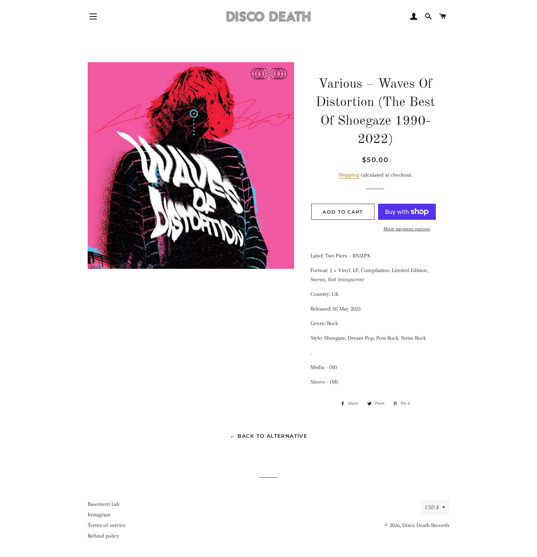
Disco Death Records (425, 525)
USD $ (432, 507)
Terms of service (107, 525)
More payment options (407, 229)
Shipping (349, 175)
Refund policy (103, 535)
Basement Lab (103, 504)
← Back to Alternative (268, 436)
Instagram (99, 514)
